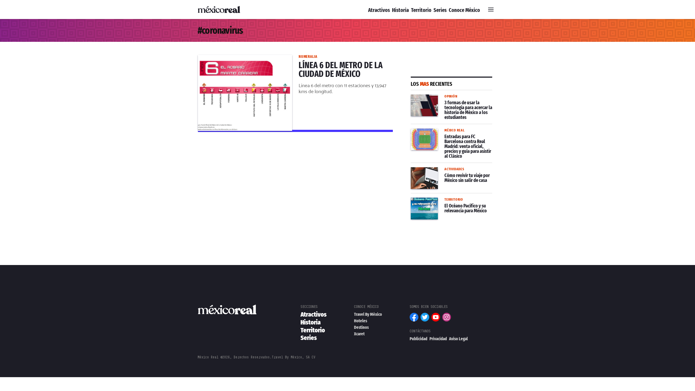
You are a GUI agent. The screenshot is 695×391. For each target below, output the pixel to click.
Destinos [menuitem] (361, 327)
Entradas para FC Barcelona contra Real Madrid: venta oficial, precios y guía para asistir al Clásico (447, 138)
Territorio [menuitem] (421, 10)
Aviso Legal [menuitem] (458, 338)
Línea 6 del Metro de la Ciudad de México (241, 58)
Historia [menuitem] (400, 10)
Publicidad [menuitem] (418, 338)
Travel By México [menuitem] (368, 314)
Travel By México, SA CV (293, 357)
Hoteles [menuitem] (360, 320)
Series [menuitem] (440, 10)
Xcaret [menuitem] (359, 333)
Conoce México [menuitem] (464, 10)
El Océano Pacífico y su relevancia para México (451, 204)
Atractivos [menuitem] (379, 10)
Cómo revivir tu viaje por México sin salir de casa (448, 174)
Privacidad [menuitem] (438, 338)
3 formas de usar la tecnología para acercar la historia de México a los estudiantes (447, 104)
